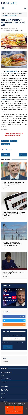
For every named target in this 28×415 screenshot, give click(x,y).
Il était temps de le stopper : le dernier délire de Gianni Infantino (13, 183)
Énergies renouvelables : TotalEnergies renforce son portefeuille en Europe (12, 243)
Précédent (6, 154)
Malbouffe (6, 144)
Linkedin (10, 149)
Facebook (2, 149)
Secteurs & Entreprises (18, 30)
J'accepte (9, 407)
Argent (2, 375)
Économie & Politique (6, 378)
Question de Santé (11, 71)
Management (4, 382)
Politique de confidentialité (14, 411)
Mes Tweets (5, 361)
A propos (3, 397)
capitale (14, 141)
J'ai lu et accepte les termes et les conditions (14, 342)
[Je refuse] (26, 408)
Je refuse (19, 407)
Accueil (4, 13)
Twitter (6, 149)
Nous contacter (4, 401)
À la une (9, 13)
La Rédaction (5, 28)
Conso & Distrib (9, 30)
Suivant (22, 154)
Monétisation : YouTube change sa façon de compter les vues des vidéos (14, 213)
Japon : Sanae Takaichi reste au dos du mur (13, 273)
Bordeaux (6, 141)
